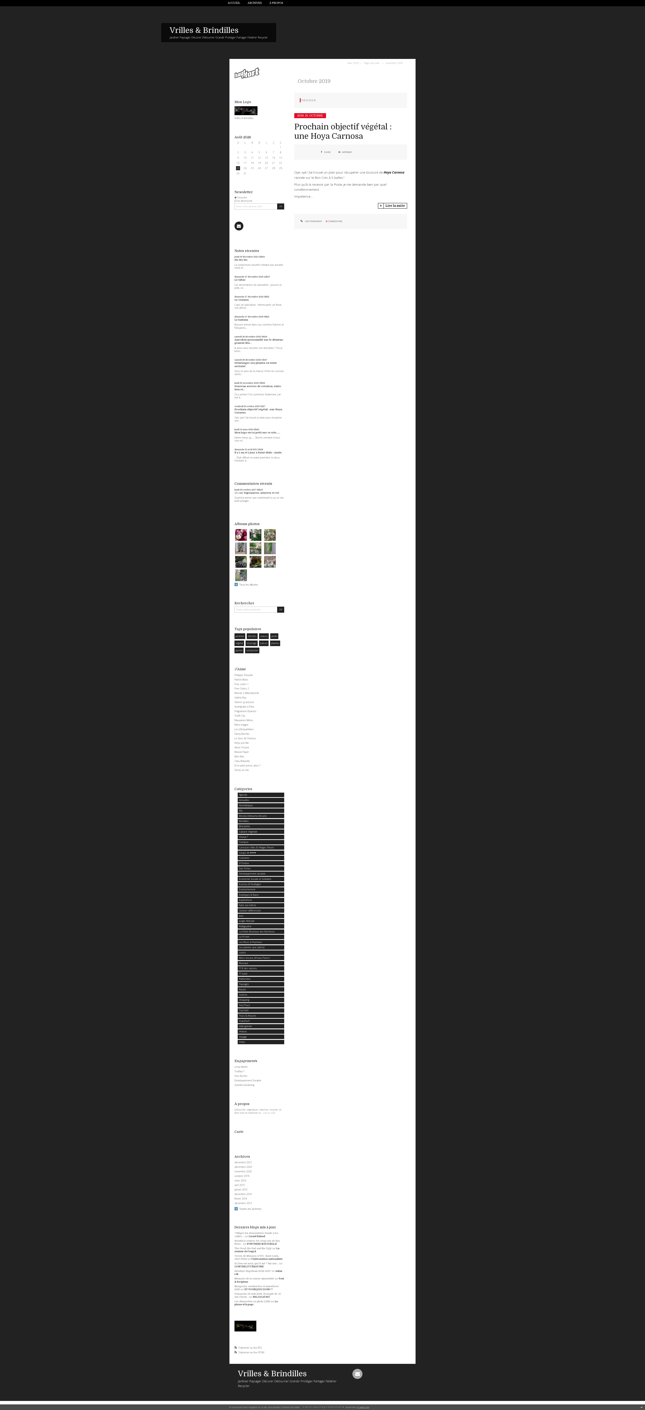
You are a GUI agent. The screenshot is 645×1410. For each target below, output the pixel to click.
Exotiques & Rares (249, 894)
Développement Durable (247, 1080)
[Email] (238, 226)
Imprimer (346, 152)
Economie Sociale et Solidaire (255, 879)
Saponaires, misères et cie (261, 492)
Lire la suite (269, 1112)
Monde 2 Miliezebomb (246, 693)
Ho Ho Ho (240, 259)
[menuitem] (236, 3)
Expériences (245, 900)
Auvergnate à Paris (244, 706)
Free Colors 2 (241, 688)
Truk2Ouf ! (244, 1021)
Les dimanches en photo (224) (252, 1301)
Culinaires (244, 857)
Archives (255, 3)
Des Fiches (245, 868)
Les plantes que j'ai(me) (251, 947)
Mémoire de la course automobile (254, 1278)
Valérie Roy (240, 697)
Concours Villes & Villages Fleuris (256, 847)
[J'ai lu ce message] (641, 1407)
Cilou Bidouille (242, 761)
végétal (239, 643)
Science (243, 994)
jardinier (239, 636)
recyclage (251, 643)
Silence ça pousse (244, 702)
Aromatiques (246, 805)
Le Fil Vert (244, 936)
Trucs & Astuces (247, 1015)
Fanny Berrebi (241, 733)
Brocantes (244, 826)
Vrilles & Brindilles (204, 30)
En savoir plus (363, 1407)
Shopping (244, 999)
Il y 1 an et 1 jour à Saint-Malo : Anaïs (258, 452)
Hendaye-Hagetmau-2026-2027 (252, 1271)
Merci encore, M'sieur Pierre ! (254, 957)
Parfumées (245, 978)
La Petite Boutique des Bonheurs (257, 931)
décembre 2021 (243, 1162)
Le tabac (240, 279)
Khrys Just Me (241, 742)
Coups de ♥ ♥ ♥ (247, 852)
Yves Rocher (240, 1075)
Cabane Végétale (248, 831)
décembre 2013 (243, 1203)
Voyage (243, 1036)
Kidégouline (245, 926)
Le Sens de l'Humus (245, 738)
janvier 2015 (240, 1189)
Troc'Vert (244, 1010)
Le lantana (241, 319)
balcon (264, 643)
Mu (236, 492)
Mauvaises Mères (243, 720)
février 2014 (240, 1198)
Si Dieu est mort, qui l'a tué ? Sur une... (256, 1263)
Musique (243, 963)
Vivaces (243, 1031)
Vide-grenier (245, 1026)
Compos (243, 842)
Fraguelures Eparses (245, 711)
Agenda (243, 794)
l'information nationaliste (267, 1259)
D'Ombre (244, 863)
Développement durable (252, 873)
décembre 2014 (243, 1194)
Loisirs (242, 952)
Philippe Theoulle (243, 675)
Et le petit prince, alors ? (247, 765)
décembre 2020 (243, 1166)
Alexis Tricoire (241, 747)
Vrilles (242, 1042)
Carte (238, 1132)
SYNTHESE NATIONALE (262, 1243)
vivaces (264, 636)
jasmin (239, 650)
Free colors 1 (241, 684)
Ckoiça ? (243, 836)
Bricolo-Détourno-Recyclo (253, 815)
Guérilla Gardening (244, 1085)
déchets (252, 636)
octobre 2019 (241, 1176)
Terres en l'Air (241, 770)
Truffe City (239, 715)
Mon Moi (239, 756)
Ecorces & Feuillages (250, 884)
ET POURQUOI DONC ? (258, 1289)
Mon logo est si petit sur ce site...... (257, 432)
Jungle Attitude (246, 921)
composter (252, 650)
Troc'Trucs (244, 1005)
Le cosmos (241, 299)
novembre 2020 (243, 1171)
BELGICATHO (261, 1297)
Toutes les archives (250, 1208)
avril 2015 (239, 1185)
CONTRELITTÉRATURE (249, 1266)
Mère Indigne (241, 724)
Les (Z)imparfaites (244, 729)
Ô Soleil (243, 973)
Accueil (234, 3)
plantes (275, 643)
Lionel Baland (257, 1236)
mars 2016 (240, 1180)
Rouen (242, 989)
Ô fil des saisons (248, 968)
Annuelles (244, 800)
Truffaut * (239, 1071)
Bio (241, 810)
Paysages (244, 984)
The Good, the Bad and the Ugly (253, 1248)
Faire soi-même (247, 905)
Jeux (241, 915)
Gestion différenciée (250, 910)
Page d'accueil (371, 63)
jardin (274, 636)
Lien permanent (313, 221)
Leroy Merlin (241, 1066)
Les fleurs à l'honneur (250, 942)
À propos (276, 3)
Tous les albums (248, 584)
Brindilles (244, 821)
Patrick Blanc (241, 679)
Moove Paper (241, 752)
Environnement (247, 889)
